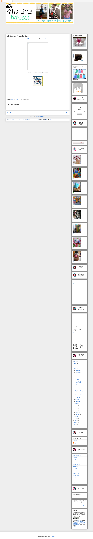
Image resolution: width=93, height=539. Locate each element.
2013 (75, 365)
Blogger (53, 536)
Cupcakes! (75, 457)
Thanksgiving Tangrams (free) (78, 378)
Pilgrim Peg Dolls (79, 384)
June (77, 407)
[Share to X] (26, 99)
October (77, 399)
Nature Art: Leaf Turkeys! (78, 386)
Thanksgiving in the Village (78, 381)
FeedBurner (82, 116)
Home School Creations (78, 462)
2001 (75, 426)
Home (37, 112)
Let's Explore (75, 466)
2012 (75, 366)
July (76, 405)
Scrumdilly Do (76, 470)
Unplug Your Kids (76, 479)
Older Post (65, 112)
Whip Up (75, 482)
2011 (75, 368)
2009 (75, 420)
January (77, 416)
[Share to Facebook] (27, 99)
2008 (75, 422)
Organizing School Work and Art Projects (79, 396)
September (78, 401)
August (77, 403)
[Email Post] (21, 99)
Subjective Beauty (80, 505)
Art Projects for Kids (77, 455)
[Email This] (23, 99)
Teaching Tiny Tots (77, 477)
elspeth (75, 443)
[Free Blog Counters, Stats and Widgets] (50, 119)
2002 (75, 424)
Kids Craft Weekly (76, 464)
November (78, 372)
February (78, 414)
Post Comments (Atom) (40, 116)
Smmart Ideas (76, 475)
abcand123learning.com (28, 38)
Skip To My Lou (76, 473)
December (78, 370)
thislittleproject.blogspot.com (79, 526)
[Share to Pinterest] (28, 99)
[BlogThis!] (25, 99)
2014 (75, 363)
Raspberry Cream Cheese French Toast (79, 392)
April (77, 410)
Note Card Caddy (79, 388)
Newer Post (9, 112)
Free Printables (76, 459)
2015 (75, 361)
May (77, 408)
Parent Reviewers (76, 468)
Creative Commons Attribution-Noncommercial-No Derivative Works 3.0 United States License (79, 523)
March (77, 412)
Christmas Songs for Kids (79, 374)
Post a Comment (12, 107)
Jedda (75, 440)
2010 (75, 418)
